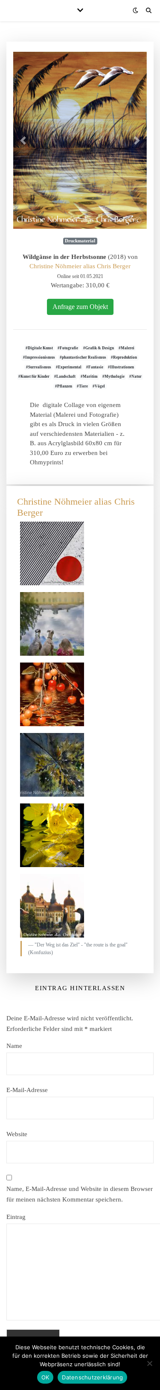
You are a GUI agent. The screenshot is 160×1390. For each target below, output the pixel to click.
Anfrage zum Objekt (80, 306)
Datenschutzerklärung (92, 1377)
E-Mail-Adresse (27, 1090)
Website (16, 1134)
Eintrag (16, 1216)
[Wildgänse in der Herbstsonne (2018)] (80, 140)
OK (45, 1377)
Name (14, 1045)
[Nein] (149, 1363)
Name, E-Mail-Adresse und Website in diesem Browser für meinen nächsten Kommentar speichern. (79, 1194)
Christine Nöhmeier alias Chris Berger (80, 266)
